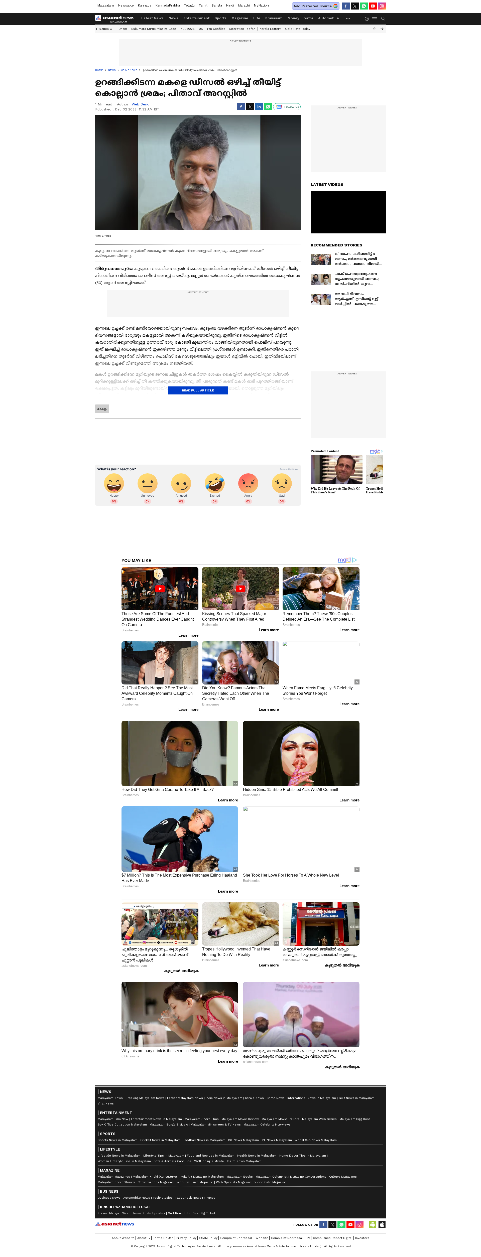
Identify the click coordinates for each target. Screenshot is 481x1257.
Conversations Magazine (156, 1182)
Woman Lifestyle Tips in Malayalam (124, 1161)
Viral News (106, 1103)
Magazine (239, 18)
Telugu (189, 5)
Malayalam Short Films (202, 1119)
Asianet (114, 1224)
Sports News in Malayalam (118, 1140)
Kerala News (254, 1098)
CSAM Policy (208, 1238)
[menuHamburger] (374, 19)
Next (382, 29)
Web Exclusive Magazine (195, 1182)
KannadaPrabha (167, 5)
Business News (109, 1197)
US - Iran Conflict (212, 29)
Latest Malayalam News (185, 1098)
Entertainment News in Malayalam (156, 1119)
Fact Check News (188, 1197)
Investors (362, 1238)
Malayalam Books (239, 1176)
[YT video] (373, 6)
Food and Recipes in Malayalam (210, 1155)
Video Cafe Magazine (270, 1182)
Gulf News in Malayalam (357, 1098)
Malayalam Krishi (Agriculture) (155, 1176)
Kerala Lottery (270, 29)
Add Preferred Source (313, 6)
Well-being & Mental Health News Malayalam (228, 1161)
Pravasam (274, 18)
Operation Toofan (242, 29)
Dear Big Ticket (203, 1213)
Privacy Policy (186, 1238)
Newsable (126, 5)
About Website (123, 1238)
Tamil (203, 5)
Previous (374, 29)
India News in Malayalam (224, 1098)
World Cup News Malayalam (316, 1140)
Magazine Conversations (308, 1176)
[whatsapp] (364, 6)
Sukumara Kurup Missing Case (153, 29)
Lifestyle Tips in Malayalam (163, 1155)
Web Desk (140, 104)
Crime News (276, 1098)
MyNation (261, 5)
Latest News (152, 18)
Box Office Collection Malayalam (122, 1124)
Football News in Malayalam (204, 1140)
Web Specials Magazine (234, 1182)
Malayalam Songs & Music (169, 1124)
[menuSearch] (383, 19)
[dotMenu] (348, 19)
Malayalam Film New (113, 1119)
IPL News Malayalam (277, 1140)
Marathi (244, 5)
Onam (122, 29)
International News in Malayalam (311, 1098)
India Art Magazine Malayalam (202, 1176)
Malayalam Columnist (271, 1176)
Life (256, 18)
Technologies (163, 1197)
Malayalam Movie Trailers (280, 1119)
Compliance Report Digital (332, 1238)
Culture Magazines (343, 1176)
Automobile (328, 18)
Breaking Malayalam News (145, 1098)
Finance (209, 1197)
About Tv (143, 1238)
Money (293, 18)
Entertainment (196, 18)
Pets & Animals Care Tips (172, 1161)
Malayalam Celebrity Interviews (267, 1124)
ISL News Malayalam (243, 1140)
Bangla (216, 5)
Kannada (144, 5)
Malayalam (105, 5)
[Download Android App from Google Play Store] (373, 1224)
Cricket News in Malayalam (160, 1140)
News (173, 18)
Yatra (308, 18)
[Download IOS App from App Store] (382, 1224)
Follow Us (291, 106)
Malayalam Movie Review (240, 1119)
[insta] (382, 6)
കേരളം (102, 409)
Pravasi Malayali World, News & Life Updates (131, 1213)
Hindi (230, 5)
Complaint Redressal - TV (290, 1238)
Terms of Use (163, 1238)
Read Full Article (198, 390)
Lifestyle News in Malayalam (119, 1155)
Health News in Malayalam (257, 1155)
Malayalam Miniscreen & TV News (216, 1124)
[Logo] (116, 19)
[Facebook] (346, 6)
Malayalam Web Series (319, 1119)
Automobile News (136, 1197)
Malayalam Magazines (114, 1176)
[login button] (368, 19)
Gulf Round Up (179, 1213)
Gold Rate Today (297, 29)
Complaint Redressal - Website (244, 1238)
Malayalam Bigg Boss (355, 1119)
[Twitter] (355, 6)
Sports (220, 18)
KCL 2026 (187, 29)
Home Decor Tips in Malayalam (302, 1155)
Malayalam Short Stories (116, 1182)
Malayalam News (110, 1098)
